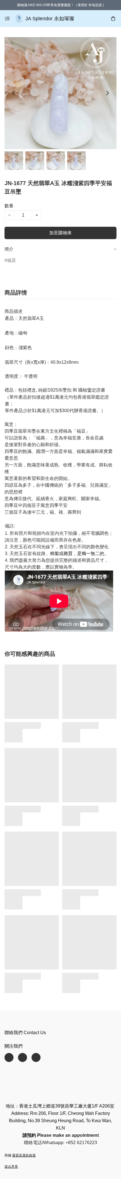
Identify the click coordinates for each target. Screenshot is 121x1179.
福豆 (11, 260)
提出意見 (11, 1167)
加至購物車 (60, 232)
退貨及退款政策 (24, 1155)
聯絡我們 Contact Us (25, 1032)
